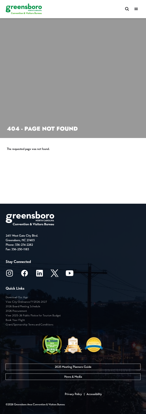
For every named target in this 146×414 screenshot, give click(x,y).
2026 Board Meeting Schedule (23, 306)
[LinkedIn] (39, 274)
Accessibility (94, 394)
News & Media (73, 376)
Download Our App (17, 297)
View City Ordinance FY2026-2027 (26, 301)
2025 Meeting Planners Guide (73, 367)
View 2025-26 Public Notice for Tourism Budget (33, 315)
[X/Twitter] (54, 274)
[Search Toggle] (127, 9)
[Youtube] (69, 274)
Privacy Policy (73, 394)
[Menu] (136, 9)
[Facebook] (24, 274)
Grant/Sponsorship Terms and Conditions (29, 324)
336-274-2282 (24, 244)
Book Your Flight (15, 320)
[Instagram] (9, 274)
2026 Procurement (16, 311)
